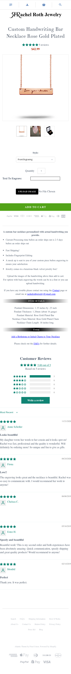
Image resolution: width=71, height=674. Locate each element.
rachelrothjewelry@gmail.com (41, 293)
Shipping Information (37, 618)
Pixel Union (34, 646)
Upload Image (27, 191)
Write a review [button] (35, 400)
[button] (30, 44)
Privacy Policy (55, 624)
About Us (14, 624)
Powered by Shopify (48, 646)
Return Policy (40, 624)
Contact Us (26, 624)
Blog (41, 629)
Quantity (29, 170)
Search (13, 618)
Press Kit (31, 629)
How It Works (54, 618)
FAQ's (36, 343)
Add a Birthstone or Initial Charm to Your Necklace (35, 336)
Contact (56, 290)
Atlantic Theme (21, 646)
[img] (8, 421)
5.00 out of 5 (44, 365)
